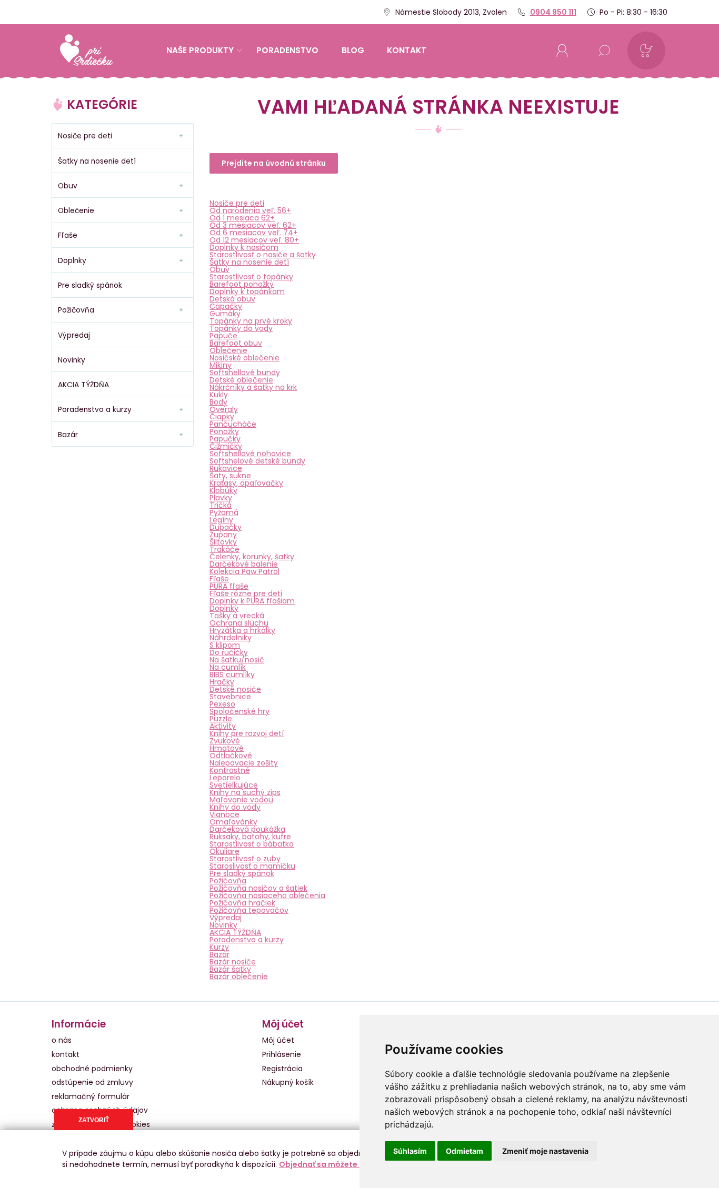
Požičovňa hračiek (242, 903)
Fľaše (219, 578)
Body (218, 402)
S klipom (224, 645)
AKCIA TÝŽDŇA (235, 932)
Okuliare (224, 851)
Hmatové (226, 748)
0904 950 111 (553, 12)
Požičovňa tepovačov (248, 910)
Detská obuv (232, 299)
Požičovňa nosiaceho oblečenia (267, 895)
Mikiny (220, 365)
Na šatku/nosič (236, 660)
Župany (223, 534)
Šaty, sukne (230, 475)
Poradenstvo (287, 50)
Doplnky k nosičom (243, 247)
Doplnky (223, 608)
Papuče (223, 335)
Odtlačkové (230, 755)
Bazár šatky (230, 969)
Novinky (223, 925)
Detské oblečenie (241, 380)
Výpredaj (225, 917)
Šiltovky (223, 542)
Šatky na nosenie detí (249, 262)
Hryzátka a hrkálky (242, 630)
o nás (62, 1040)
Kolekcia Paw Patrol (244, 571)
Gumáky (225, 313)
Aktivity (222, 726)
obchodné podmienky (92, 1068)
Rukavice (225, 468)
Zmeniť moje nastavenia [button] (545, 1150)
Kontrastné (229, 770)
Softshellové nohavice (250, 453)
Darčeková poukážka (247, 829)
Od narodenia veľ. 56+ (250, 210)
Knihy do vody (235, 807)
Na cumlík (227, 667)
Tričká (220, 505)
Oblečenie (228, 350)
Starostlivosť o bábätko (251, 844)
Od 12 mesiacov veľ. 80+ (254, 240)
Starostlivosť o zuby (245, 858)
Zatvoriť (93, 1120)
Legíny (221, 520)
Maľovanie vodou (241, 799)
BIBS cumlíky (232, 674)
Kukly (218, 394)
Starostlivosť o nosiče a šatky (262, 254)
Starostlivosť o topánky (251, 276)
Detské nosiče (235, 689)
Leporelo (225, 777)
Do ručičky (228, 652)
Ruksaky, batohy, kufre (250, 836)
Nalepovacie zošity (243, 763)
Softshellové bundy (244, 372)
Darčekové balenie (243, 564)
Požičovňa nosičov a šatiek (258, 888)
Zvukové (224, 741)
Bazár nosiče (232, 962)
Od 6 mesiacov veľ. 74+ (253, 232)
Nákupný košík (288, 1082)
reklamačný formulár (90, 1096)
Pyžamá (223, 512)
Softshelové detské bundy (257, 461)
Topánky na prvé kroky (250, 321)
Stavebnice (230, 696)
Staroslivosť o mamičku (252, 866)
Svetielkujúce (233, 785)
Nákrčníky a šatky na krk (253, 387)
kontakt (406, 50)
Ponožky (224, 431)
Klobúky (223, 490)
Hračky (221, 682)
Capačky (225, 306)
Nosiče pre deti (236, 203)
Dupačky (225, 527)
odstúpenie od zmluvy (92, 1082)
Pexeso (222, 704)
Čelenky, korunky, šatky (251, 556)
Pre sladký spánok (241, 873)
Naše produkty (200, 50)
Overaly (223, 409)
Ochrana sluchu (238, 623)
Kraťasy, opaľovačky (246, 483)
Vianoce (224, 814)
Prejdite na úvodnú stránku (274, 163)
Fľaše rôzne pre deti (245, 593)
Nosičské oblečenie (244, 358)
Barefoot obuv (235, 343)
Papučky (225, 439)
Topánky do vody (241, 328)
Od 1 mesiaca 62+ (242, 218)
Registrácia (282, 1068)
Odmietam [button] (464, 1150)
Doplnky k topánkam (247, 291)
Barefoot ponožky (241, 284)
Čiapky (221, 416)
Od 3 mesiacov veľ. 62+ (252, 225)
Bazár (219, 954)
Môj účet (278, 1040)
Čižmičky (225, 446)
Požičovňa (227, 880)
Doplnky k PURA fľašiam (252, 601)
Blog (353, 50)
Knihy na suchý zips (245, 792)
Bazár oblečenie (238, 976)
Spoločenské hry (239, 711)
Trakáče (224, 549)
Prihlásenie (281, 1054)
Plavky (220, 497)
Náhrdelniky (230, 637)
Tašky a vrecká (236, 615)
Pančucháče (232, 424)
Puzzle (220, 718)
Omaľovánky (233, 822)
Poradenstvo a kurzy (246, 939)
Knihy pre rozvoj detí (246, 733)
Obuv (219, 269)
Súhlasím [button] (410, 1150)
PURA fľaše (228, 586)
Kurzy (219, 947)
